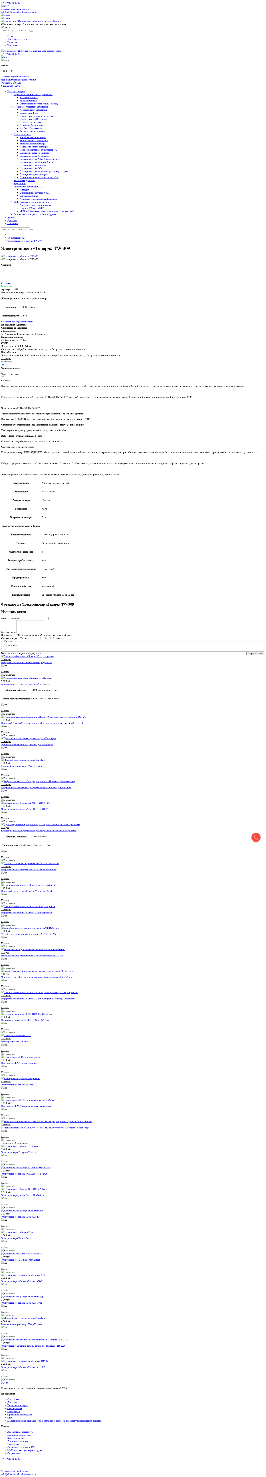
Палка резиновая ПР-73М (14, 1041)
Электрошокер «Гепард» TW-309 (24, 240)
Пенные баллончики (30, 122)
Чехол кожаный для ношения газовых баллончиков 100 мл (32, 955)
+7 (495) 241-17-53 (10, 1458)
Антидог (24, 189)
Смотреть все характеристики (17, 321)
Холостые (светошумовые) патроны (38, 198)
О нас (10, 36)
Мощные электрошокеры (33, 143)
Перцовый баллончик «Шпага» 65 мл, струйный (26, 891)
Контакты (12, 45)
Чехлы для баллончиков (32, 131)
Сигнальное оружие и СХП (28, 186)
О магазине (13, 1399)
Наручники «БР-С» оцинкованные (19, 1063)
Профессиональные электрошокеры (38, 149)
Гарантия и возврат (17, 1405)
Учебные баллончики (31, 128)
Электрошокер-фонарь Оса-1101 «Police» (22, 1195)
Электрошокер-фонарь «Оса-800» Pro (20, 1216)
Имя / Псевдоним (10, 618)
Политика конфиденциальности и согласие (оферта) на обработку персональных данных (54, 1420)
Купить (5, 671)
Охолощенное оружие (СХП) (35, 192)
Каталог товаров (16, 91)
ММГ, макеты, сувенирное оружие (32, 201)
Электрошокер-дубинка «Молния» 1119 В (23, 1367)
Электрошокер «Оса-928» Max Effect (20, 1259)
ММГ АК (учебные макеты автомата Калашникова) (47, 211)
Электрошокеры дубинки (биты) (37, 162)
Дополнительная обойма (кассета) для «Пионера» (27, 744)
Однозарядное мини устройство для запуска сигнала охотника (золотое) (39, 830)
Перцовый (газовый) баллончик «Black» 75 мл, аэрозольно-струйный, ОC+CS (42, 723)
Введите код (10, 645)
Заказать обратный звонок (15, 8)
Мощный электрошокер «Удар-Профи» (21, 766)
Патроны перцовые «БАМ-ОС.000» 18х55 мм (25, 1020)
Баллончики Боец (29, 112)
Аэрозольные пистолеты (20, 1431)
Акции (11, 217)
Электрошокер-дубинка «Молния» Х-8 (21, 1281)
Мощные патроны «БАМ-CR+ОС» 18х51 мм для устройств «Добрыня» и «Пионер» (45, 1127)
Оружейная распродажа (19, 1414)
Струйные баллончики (32, 125)
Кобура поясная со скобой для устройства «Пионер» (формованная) (36, 787)
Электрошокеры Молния (33, 165)
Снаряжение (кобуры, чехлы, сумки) (39, 103)
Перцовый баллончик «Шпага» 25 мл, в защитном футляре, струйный (38, 998)
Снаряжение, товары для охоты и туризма (36, 214)
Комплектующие (28, 100)
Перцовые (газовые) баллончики (31, 106)
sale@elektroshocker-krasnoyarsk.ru (18, 11)
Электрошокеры (22, 134)
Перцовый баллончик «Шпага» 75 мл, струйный (26, 912)
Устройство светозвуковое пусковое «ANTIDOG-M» (28, 934)
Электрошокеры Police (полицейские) (39, 158)
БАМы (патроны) (29, 97)
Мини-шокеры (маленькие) (34, 140)
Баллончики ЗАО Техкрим (34, 119)
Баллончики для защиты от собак (37, 115)
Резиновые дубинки (24, 180)
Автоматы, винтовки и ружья (35, 205)
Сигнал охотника (29, 195)
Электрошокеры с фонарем (34, 174)
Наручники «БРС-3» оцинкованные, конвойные (26, 1106)
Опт (9, 1417)
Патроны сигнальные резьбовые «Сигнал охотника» (28, 869)
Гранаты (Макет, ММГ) (32, 208)
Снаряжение (13, 1453)
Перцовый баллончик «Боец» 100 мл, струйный (26, 662)
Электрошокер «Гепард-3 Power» (18, 1152)
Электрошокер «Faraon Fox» (16, 1238)
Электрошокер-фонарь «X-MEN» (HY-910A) (24, 809)
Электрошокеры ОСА (31, 168)
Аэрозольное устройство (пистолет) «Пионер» (25, 684)
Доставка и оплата (17, 39)
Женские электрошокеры (33, 137)
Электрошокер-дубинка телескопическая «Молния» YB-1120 (33, 1345)
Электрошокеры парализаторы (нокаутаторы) (44, 171)
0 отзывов (6, 283)
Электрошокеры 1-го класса (34, 152)
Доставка (12, 220)
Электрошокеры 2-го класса (34, 155)
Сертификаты (14, 1408)
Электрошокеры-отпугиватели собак (39, 177)
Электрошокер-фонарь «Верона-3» (19, 1084)
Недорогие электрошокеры (34, 146)
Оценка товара (9, 638)
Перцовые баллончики (19, 1434)
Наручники (20, 183)
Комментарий (8, 631)
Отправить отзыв (256, 653)
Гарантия (12, 42)
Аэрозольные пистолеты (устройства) (33, 94)
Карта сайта (13, 1411)
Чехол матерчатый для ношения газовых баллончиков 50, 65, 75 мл (36, 977)
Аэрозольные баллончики (33, 109)
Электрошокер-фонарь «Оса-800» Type (21, 1302)
